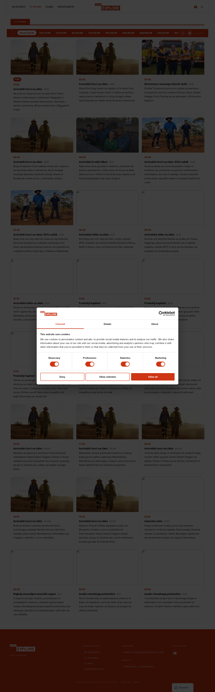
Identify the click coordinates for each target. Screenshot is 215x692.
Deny (62, 376)
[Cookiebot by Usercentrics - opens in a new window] (161, 313)
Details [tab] (107, 324)
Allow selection (107, 376)
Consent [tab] (60, 324)
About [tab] (154, 324)
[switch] (89, 364)
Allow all (153, 376)
